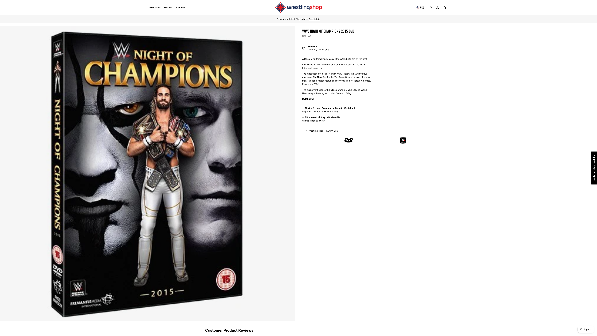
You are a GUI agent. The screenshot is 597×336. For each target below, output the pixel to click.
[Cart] (444, 7)
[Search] (431, 7)
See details (314, 19)
